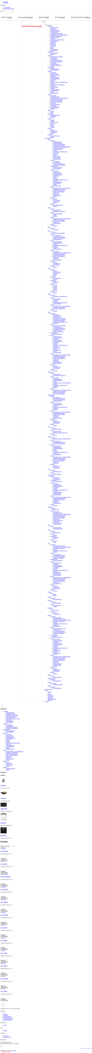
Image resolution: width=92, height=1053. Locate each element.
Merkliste (50, 700)
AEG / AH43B (4, 940)
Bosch (49, 312)
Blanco (49, 268)
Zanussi (49, 685)
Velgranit (52, 126)
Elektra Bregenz (51, 395)
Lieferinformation (7, 1016)
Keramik (52, 121)
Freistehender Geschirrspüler (57, 56)
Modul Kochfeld (54, 87)
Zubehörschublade (54, 93)
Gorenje (49, 436)
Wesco (49, 682)
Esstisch (52, 111)
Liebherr (50, 506)
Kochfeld (53, 38)
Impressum (5, 1015)
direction (14, 1050)
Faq (49, 693)
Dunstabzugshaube (55, 30)
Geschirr (50, 55)
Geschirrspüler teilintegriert (56, 60)
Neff (49, 543)
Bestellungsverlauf (52, 699)
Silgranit (52, 47)
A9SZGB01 (3, 785)
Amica (49, 207)
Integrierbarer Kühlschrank (56, 36)
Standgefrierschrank (55, 106)
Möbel (49, 110)
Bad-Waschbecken (55, 27)
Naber (49, 530)
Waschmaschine (54, 50)
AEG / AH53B (4, 991)
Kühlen (49, 94)
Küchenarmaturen (54, 41)
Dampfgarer (53, 28)
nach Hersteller (48, 138)
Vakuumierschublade (55, 89)
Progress (50, 597)
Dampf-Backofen (54, 73)
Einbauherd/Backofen (55, 31)
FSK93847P (3, 822)
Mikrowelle (53, 43)
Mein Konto (50, 697)
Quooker (50, 600)
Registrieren (5, 2)
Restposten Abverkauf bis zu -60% (32, 26)
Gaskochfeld (53, 79)
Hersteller (5, 1030)
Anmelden (5, 1)
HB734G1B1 (3, 835)
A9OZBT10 (3, 798)
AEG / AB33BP (4, 889)
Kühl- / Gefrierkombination (56, 101)
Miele (49, 525)
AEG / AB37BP (4, 978)
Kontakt (49, 694)
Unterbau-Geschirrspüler (56, 65)
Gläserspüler (53, 62)
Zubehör (52, 54)
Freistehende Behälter (55, 115)
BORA (49, 294)
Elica (49, 426)
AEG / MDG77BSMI (5, 876)
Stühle (52, 112)
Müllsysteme (53, 44)
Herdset (52, 81)
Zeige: (2, 847)
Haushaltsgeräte (51, 67)
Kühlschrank (53, 42)
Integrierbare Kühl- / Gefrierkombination (59, 34)
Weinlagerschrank (54, 107)
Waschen (50, 128)
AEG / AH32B (4, 953)
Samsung (50, 607)
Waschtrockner (54, 132)
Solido (49, 674)
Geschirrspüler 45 (54, 32)
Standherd (53, 88)
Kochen (49, 71)
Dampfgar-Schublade (55, 75)
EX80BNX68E (4, 808)
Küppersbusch (51, 475)
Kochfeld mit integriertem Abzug (58, 39)
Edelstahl (52, 120)
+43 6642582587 (7, 7)
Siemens (49, 615)
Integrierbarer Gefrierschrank (57, 99)
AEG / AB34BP (4, 915)
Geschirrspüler (54, 58)
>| (3, 1006)
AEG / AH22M (4, 966)
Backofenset (53, 72)
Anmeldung (50, 695)
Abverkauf (50, 26)
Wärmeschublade (54, 49)
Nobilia (49, 592)
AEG (49, 139)
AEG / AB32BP (4, 902)
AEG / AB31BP (4, 851)
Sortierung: (3, 846)
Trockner (52, 129)
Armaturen (50, 51)
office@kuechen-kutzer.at (8, 8)
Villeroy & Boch (51, 678)
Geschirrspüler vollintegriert (56, 33)
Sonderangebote (48, 689)
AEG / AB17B (4, 864)
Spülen (52, 48)
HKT (49, 469)
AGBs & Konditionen (8, 1018)
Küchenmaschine (54, 70)
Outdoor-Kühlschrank (55, 104)
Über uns (50, 691)
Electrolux (50, 371)
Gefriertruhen (53, 95)
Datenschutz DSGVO (8, 1017)
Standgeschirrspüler (55, 64)
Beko (49, 230)
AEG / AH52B (4, 927)
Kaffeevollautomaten (55, 37)
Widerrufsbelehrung (7, 1020)
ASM (49, 227)
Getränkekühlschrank (55, 96)
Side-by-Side (53, 45)
